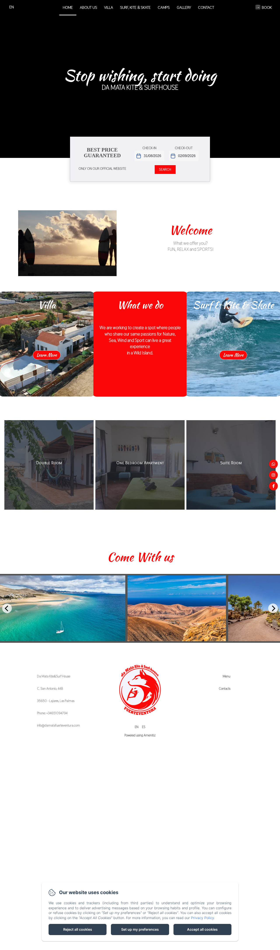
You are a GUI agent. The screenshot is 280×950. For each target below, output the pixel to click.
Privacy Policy (202, 918)
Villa (108, 7)
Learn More (47, 355)
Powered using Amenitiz (140, 735)
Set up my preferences (140, 929)
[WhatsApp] (273, 464)
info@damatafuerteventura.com (58, 725)
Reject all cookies (77, 929)
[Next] (273, 608)
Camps (164, 7)
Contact (206, 7)
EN (136, 727)
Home (68, 7)
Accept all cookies (202, 929)
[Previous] (7, 608)
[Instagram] (273, 475)
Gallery (184, 7)
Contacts (224, 688)
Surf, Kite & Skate (135, 7)
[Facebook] (273, 486)
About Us (88, 7)
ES (143, 727)
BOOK (267, 7)
